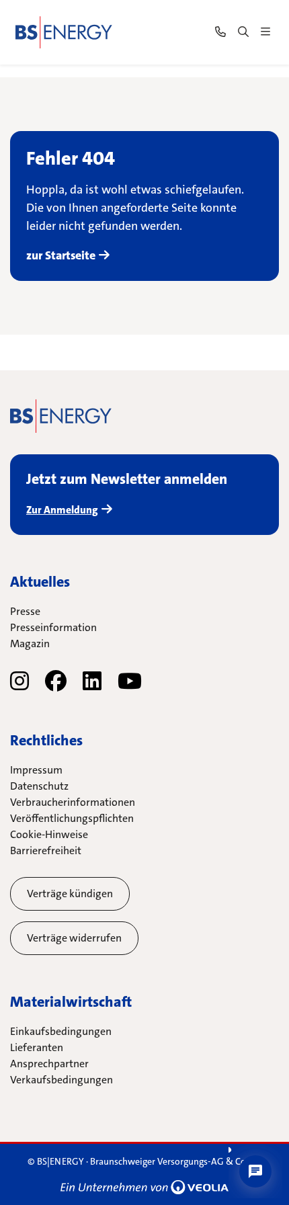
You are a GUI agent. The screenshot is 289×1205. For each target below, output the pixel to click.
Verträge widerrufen (74, 938)
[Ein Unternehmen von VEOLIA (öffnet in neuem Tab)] (144, 1186)
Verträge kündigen (70, 893)
